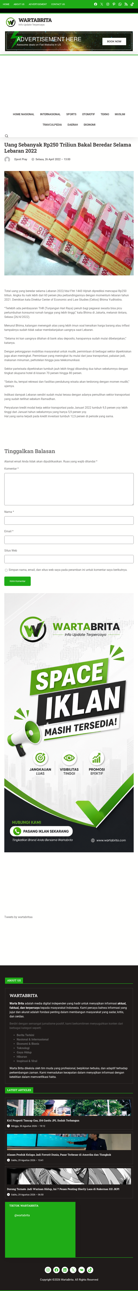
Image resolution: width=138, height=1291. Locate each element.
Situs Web (10, 550)
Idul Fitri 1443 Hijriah (78, 291)
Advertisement (38, 4)
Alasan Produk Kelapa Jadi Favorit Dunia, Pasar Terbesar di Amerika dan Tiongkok (59, 1154)
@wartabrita (22, 1215)
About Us (19, 4)
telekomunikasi (70, 360)
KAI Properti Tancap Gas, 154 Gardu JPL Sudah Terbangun (43, 1120)
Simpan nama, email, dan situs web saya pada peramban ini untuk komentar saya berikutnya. (68, 570)
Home (6, 4)
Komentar (11, 468)
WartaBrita (35, 20)
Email (8, 531)
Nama (9, 512)
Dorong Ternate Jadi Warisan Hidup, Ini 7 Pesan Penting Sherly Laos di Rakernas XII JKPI (63, 1189)
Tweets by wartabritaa (18, 917)
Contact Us (58, 4)
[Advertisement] (69, 82)
